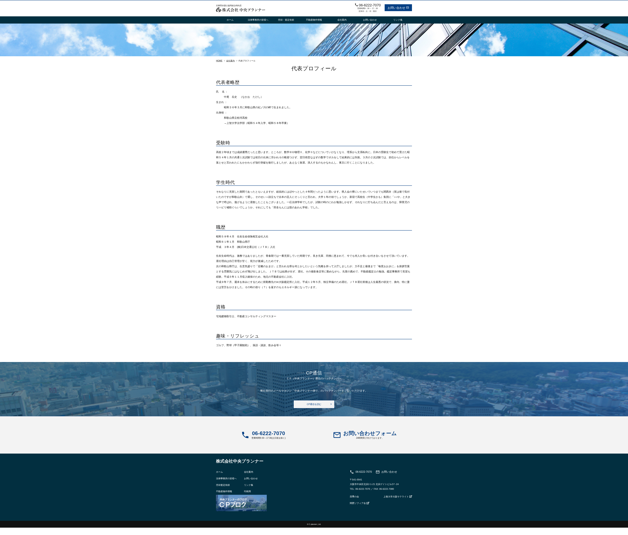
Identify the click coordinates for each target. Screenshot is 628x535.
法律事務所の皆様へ (258, 19)
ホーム (230, 19)
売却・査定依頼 (286, 19)
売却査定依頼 (223, 485)
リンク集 (397, 19)
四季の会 (354, 496)
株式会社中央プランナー (239, 461)
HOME (219, 61)
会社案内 (342, 19)
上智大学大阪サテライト (396, 496)
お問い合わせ (370, 19)
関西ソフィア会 (358, 503)
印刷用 (247, 491)
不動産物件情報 (314, 19)
